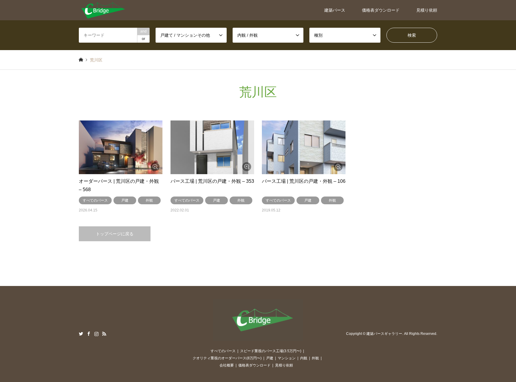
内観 (303, 358)
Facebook (89, 334)
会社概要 (226, 365)
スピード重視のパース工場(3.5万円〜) (270, 351)
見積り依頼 (426, 10)
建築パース (334, 10)
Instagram (96, 334)
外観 (149, 200)
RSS (104, 334)
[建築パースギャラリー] (103, 10)
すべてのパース (95, 200)
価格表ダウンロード (381, 10)
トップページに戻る (114, 233)
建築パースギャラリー (384, 334)
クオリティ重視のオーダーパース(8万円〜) (227, 358)
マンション (287, 358)
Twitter (81, 334)
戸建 (124, 200)
